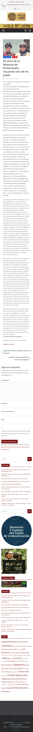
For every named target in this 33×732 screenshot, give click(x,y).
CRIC (24, 646)
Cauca (25, 641)
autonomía (7, 641)
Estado (14, 649)
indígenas (5, 658)
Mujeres (19, 664)
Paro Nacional (15, 672)
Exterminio (19, 649)
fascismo (5, 652)
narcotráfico (18, 668)
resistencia (14, 679)
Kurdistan (17, 658)
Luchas (18, 661)
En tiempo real (7, 57)
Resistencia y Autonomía (15, 682)
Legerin (16, 78)
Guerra (2, 655)
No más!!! (15, 57)
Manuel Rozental (7, 665)
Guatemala (25, 653)
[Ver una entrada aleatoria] (30, 30)
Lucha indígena (10, 661)
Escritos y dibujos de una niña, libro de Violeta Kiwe (16, 491)
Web (2, 420)
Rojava (9, 688)
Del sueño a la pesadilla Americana (11, 484)
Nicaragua (26, 668)
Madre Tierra (24, 661)
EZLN (24, 649)
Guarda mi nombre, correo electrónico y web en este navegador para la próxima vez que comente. (15, 433)
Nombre (4, 403)
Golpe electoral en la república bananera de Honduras (17, 352)
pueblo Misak (4, 675)
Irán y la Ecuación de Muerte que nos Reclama (14, 478)
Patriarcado (24, 671)
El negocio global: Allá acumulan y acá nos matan (15, 481)
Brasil (20, 642)
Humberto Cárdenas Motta (23, 655)
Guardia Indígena (15, 653)
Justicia (11, 658)
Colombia (6, 645)
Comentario (5, 380)
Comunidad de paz (17, 646)
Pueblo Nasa (14, 675)
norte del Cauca (6, 672)
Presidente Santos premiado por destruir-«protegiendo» (19, 358)
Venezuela (18, 687)
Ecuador (9, 649)
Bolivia (15, 642)
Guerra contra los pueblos (11, 655)
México (11, 668)
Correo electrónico (7, 411)
